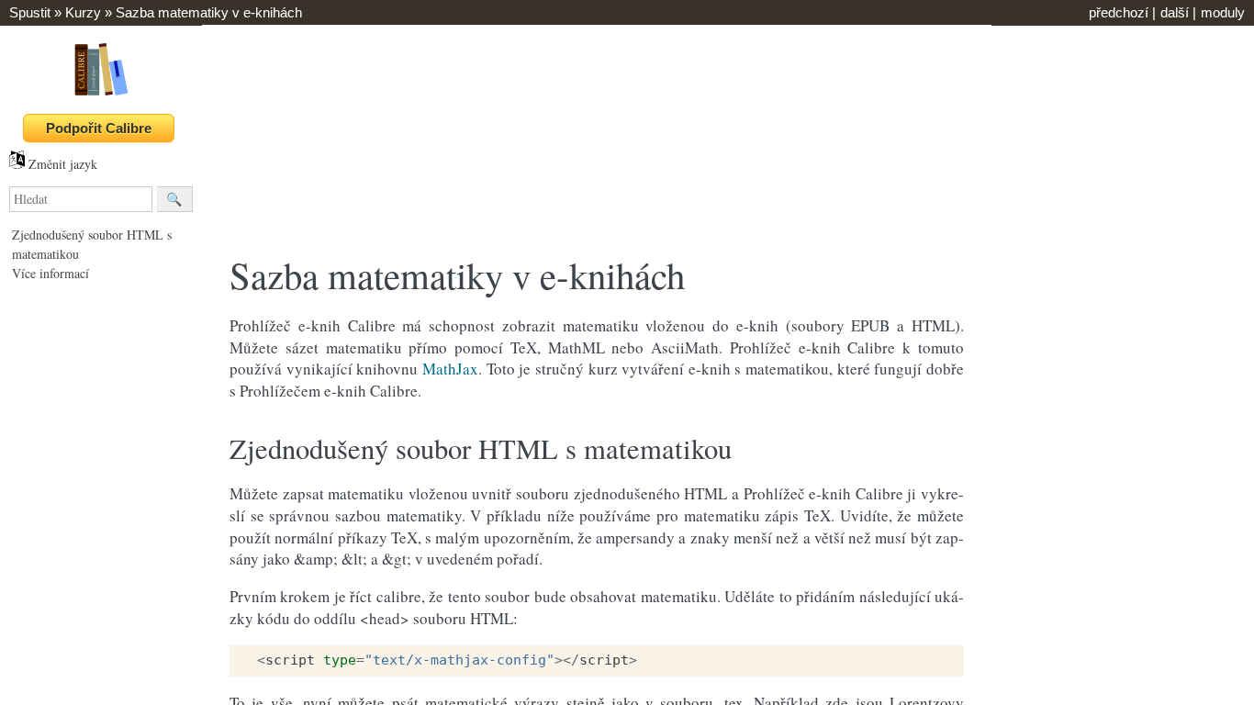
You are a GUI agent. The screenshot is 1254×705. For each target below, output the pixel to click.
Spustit (29, 12)
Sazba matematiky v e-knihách (209, 12)
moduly (1223, 12)
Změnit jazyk (61, 164)
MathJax (450, 368)
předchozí (1118, 12)
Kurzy (83, 12)
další (1174, 12)
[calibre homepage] (101, 95)
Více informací (50, 273)
